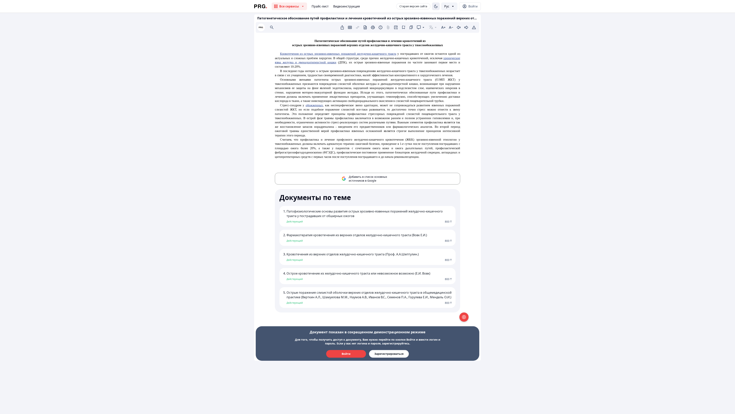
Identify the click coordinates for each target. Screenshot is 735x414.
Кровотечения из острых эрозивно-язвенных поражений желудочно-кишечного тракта (338, 53)
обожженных (314, 105)
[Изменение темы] (436, 6)
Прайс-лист (320, 6)
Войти (346, 354)
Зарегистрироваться (388, 354)
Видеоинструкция (346, 6)
